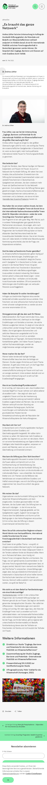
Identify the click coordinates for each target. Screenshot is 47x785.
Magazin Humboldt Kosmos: (23, 693)
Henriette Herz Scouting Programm (16, 199)
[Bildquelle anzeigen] (42, 699)
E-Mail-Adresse (7, 751)
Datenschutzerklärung (11, 773)
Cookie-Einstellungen (34, 773)
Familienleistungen (10, 595)
